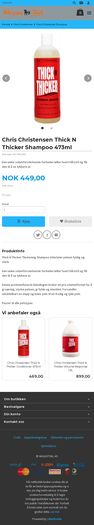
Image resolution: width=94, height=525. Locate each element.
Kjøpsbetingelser (35, 437)
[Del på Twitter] (38, 234)
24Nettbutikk (54, 519)
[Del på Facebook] (47, 234)
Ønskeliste (72, 221)
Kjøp (26, 221)
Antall (5, 204)
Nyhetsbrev (48, 446)
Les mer (54, 512)
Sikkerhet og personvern (67, 437)
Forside (6, 24)
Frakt (17, 437)
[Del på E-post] (56, 234)
